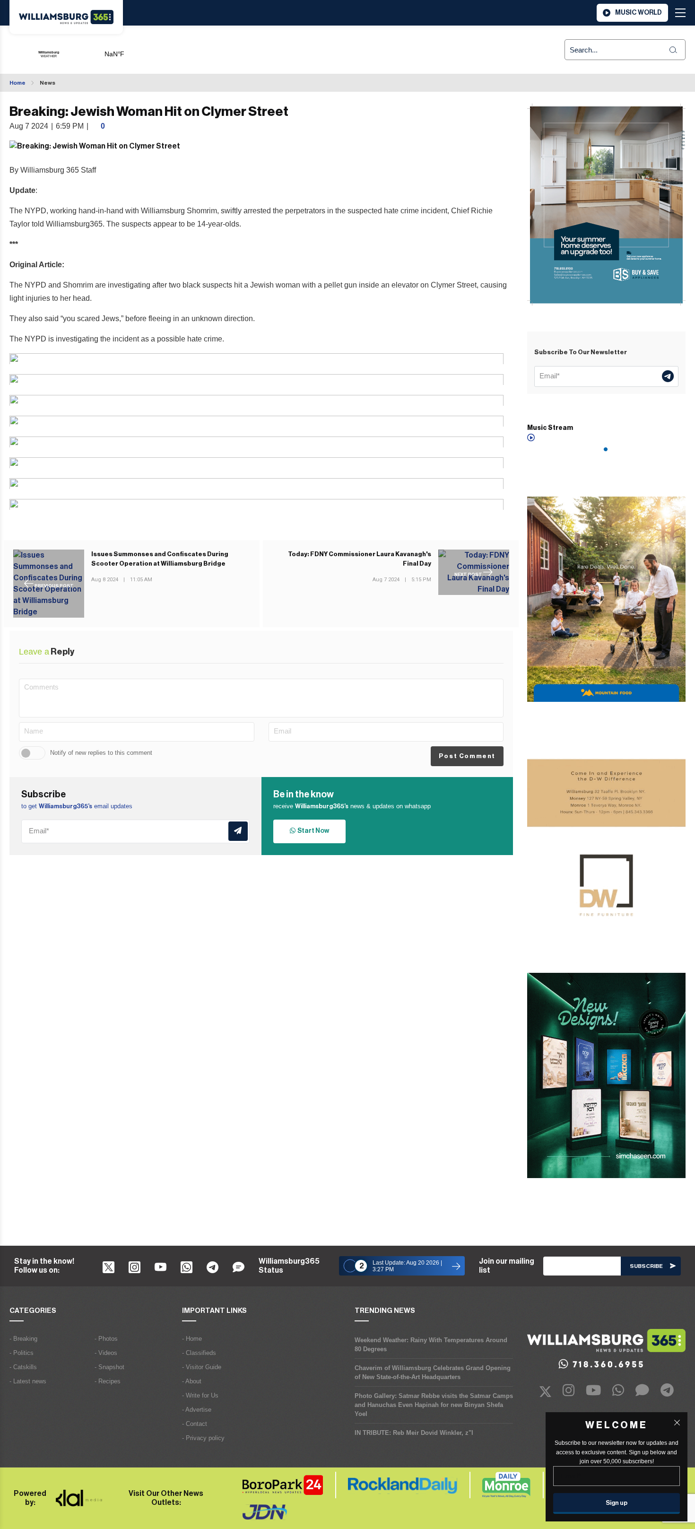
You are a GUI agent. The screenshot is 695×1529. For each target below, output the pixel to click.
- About (191, 1381)
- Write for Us (200, 1395)
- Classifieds (199, 1352)
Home (17, 83)
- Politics (21, 1352)
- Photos (106, 1338)
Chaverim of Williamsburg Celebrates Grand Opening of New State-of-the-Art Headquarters (433, 1372)
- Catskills (23, 1367)
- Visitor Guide (201, 1367)
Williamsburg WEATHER (149, 49)
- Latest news (27, 1381)
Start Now (312, 831)
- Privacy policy (203, 1438)
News (47, 83)
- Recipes (108, 1381)
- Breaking (23, 1338)
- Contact (194, 1423)
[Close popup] (677, 1422)
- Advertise (196, 1409)
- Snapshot (109, 1367)
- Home (192, 1338)
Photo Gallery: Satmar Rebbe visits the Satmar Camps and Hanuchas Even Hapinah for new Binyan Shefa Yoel (434, 1404)
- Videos (106, 1352)
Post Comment (467, 756)
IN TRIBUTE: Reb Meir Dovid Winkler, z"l (414, 1432)
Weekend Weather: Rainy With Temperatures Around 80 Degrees (431, 1345)
